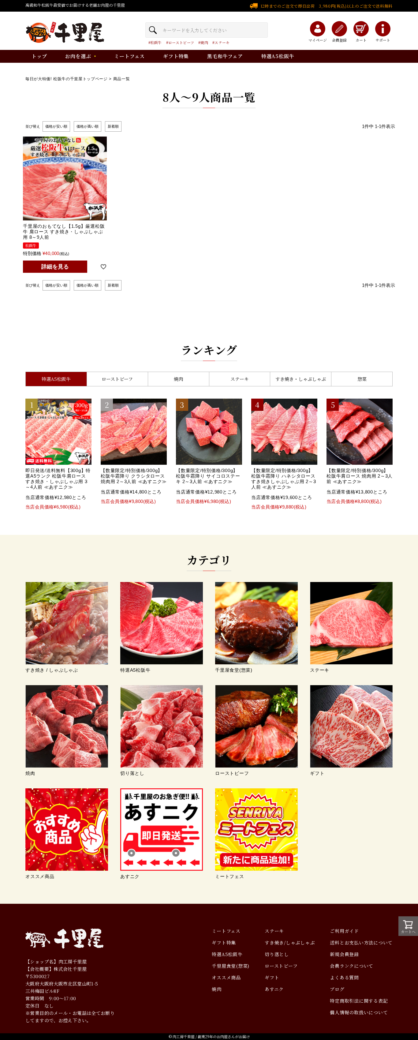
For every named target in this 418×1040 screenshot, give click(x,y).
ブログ (337, 989)
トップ (39, 56)
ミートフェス (129, 56)
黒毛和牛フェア (225, 56)
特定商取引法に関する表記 (359, 1000)
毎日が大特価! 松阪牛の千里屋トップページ (66, 79)
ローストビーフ (181, 42)
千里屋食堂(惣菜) (230, 966)
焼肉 (204, 42)
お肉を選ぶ (78, 56)
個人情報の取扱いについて (359, 1012)
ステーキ (222, 42)
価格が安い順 (56, 126)
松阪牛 (156, 42)
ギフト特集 (176, 56)
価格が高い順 (88, 126)
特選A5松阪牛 (277, 56)
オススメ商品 (226, 977)
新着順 (113, 126)
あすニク (274, 989)
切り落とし (277, 954)
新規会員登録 (344, 954)
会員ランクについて (351, 966)
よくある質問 (344, 977)
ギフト (272, 977)
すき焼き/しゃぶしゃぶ (290, 942)
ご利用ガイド (344, 931)
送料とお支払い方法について (361, 942)
